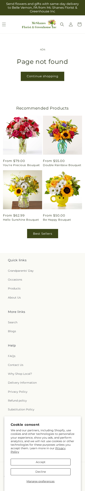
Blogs (12, 331)
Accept (40, 462)
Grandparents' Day (21, 270)
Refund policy (17, 400)
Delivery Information (22, 382)
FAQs (11, 356)
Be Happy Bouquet (57, 219)
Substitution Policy (21, 409)
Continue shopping (42, 76)
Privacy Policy (17, 391)
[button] (62, 24)
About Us (14, 297)
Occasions (15, 279)
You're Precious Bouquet (21, 165)
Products (14, 288)
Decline (40, 471)
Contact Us (15, 365)
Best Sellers (42, 233)
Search (12, 322)
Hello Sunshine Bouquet (21, 219)
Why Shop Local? (20, 374)
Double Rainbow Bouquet (62, 165)
